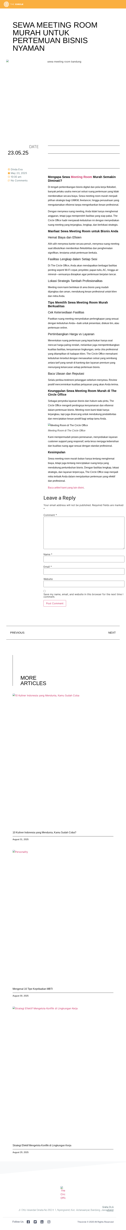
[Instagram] (11, 204)
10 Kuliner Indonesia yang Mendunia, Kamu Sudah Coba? (44, 832)
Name (47, 554)
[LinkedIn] (11, 199)
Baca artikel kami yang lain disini (66, 487)
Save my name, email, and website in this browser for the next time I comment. (83, 595)
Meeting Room (81, 177)
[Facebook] (11, 188)
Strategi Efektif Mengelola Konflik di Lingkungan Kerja (42, 1145)
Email (47, 566)
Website (48, 579)
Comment (50, 515)
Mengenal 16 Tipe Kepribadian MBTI (33, 989)
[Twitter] (11, 194)
